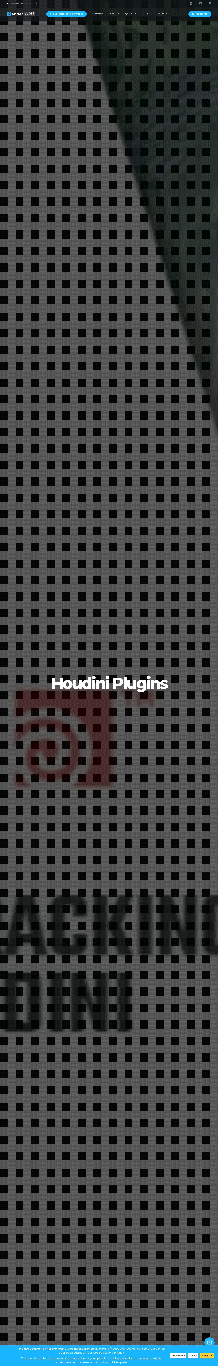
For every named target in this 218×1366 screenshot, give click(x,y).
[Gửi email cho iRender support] (209, 1342)
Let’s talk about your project (25, 3)
